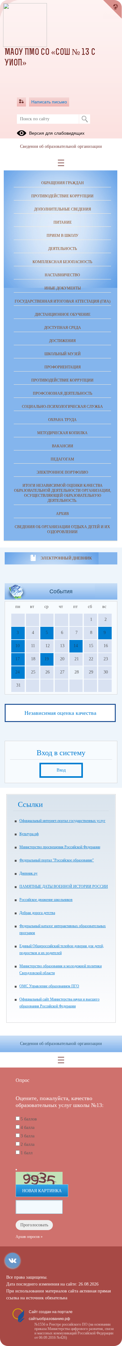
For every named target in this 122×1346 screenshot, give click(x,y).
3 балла (27, 1136)
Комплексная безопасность (62, 262)
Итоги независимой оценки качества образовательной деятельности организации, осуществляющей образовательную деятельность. (62, 493)
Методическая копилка (62, 433)
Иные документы (62, 288)
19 (46, 659)
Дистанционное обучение (62, 314)
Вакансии (62, 446)
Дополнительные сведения (62, 209)
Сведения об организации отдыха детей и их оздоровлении (62, 529)
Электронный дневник (66, 558)
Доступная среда (62, 327)
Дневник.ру (28, 873)
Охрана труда (62, 420)
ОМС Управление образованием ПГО (49, 986)
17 (17, 659)
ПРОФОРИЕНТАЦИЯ (62, 367)
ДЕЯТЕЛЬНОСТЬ (62, 249)
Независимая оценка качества (60, 713)
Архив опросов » (29, 1236)
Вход (61, 770)
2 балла (27, 1144)
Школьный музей (62, 354)
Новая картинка (42, 1190)
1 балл (27, 1153)
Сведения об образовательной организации (61, 146)
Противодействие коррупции (62, 196)
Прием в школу (63, 235)
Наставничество (62, 275)
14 (76, 645)
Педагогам (62, 459)
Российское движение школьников (46, 899)
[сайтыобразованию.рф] (112, 9)
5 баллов (29, 1119)
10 (17, 645)
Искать (84, 119)
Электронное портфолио (62, 472)
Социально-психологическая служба (62, 406)
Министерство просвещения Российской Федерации (59, 847)
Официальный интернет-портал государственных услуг (62, 821)
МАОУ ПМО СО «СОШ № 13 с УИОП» (50, 58)
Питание (62, 222)
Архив (62, 514)
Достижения (62, 341)
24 (17, 672)
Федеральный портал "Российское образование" (56, 860)
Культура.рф (29, 834)
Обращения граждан (62, 183)
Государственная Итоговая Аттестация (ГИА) (62, 301)
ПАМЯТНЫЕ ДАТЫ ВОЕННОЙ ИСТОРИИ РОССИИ (63, 886)
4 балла (27, 1127)
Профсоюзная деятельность (62, 393)
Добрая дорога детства (37, 913)
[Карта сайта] (21, 102)
